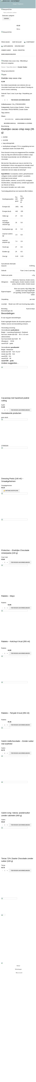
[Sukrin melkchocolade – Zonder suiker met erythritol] (5, 731)
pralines (7, 112)
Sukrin (3, 748)
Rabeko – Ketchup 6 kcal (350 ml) (15, 641)
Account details (6, 953)
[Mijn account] (18, 22)
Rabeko (3, 602)
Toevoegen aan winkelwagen (20, 100)
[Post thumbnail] (3, 916)
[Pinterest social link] (22, 7)
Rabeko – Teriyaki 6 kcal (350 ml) (15, 713)
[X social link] (16, 7)
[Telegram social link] (15, 116)
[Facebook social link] (13, 7)
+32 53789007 (15, 1)
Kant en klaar (14, 107)
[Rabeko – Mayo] (14, 577)
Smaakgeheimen (6, 485)
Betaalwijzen (5, 930)
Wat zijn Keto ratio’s (7, 919)
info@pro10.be (5, 894)
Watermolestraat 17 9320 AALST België (12, 888)
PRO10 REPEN (13, 109)
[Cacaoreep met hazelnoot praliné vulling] (14, 379)
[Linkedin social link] (13, 116)
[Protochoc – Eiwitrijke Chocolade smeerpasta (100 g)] (14, 505)
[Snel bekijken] (3, 394)
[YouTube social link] (20, 7)
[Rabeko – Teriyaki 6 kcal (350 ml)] (14, 668)
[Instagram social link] (18, 7)
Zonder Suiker (22, 67)
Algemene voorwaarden (8, 957)
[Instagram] (8, 905)
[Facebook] (3, 905)
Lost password (5, 950)
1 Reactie (12, 922)
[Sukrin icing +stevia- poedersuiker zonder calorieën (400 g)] (14, 768)
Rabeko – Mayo (8, 596)
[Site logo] (6, 9)
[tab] (9, 119)
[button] (20, 410)
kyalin (3, 405)
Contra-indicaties (6, 940)
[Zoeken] (18, 35)
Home (3, 67)
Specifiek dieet (11, 67)
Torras (3, 865)
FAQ (2, 947)
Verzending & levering (8, 933)
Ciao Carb (4, 557)
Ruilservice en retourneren (9, 936)
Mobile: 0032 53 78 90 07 (8, 891)
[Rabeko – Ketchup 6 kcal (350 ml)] (14, 622)
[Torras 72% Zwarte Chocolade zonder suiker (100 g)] (14, 839)
